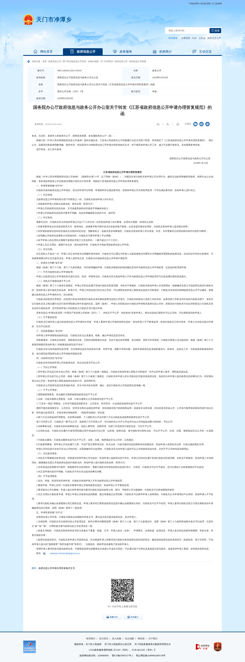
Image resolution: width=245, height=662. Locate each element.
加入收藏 (116, 638)
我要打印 (114, 617)
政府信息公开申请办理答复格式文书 (57, 568)
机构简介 (165, 51)
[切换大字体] (158, 124)
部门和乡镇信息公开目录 (74, 61)
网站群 (141, 638)
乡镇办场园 (93, 61)
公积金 (202, 38)
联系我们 (90, 638)
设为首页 (103, 638)
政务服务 (126, 51)
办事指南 (185, 38)
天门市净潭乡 (106, 61)
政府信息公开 (214, 38)
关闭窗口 (135, 617)
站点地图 (129, 638)
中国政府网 (194, 4)
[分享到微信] (195, 124)
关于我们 (153, 638)
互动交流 (205, 51)
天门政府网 (217, 4)
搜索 (217, 30)
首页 (44, 61)
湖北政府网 (205, 4)
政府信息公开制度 (137, 61)
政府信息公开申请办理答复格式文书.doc (65, 554)
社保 (194, 38)
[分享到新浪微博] (201, 124)
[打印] (178, 124)
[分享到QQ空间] (207, 124)
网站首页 (46, 51)
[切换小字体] (168, 124)
